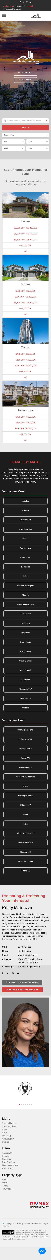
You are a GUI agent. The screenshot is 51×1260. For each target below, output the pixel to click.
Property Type (9, 135)
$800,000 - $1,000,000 (25, 428)
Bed (5, 142)
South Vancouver (25, 861)
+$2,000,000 (25, 308)
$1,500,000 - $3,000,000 (25, 239)
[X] (23, 2)
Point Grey (25, 623)
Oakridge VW (25, 614)
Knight (25, 814)
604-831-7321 (21, 6)
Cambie (25, 510)
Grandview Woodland (25, 777)
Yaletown (25, 708)
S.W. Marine (25, 642)
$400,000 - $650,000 (25, 417)
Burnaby (6, 1156)
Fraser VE (25, 758)
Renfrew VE (25, 852)
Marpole (25, 595)
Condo (5, 1186)
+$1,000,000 (25, 434)
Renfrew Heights (25, 843)
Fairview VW (25, 548)
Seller (4, 1132)
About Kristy (8, 1139)
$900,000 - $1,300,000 (25, 297)
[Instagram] (27, 2)
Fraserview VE (25, 767)
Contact (6, 1142)
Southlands (25, 680)
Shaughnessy (25, 651)
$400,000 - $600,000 (25, 354)
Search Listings (25, 73)
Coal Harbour (25, 520)
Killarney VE (25, 805)
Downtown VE (25, 748)
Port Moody (7, 1168)
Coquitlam (6, 1159)
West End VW (25, 698)
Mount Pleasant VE (25, 833)
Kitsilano (25, 576)
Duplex (5, 1183)
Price (6, 148)
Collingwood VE (25, 739)
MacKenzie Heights (25, 585)
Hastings (25, 786)
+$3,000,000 (25, 245)
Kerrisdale (25, 567)
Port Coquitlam (9, 1162)
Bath (30, 142)
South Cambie (25, 661)
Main (25, 824)
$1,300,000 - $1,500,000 (25, 234)
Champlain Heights (25, 730)
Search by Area (25, 80)
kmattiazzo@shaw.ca (12, 9)
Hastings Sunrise (25, 795)
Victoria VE (25, 871)
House (5, 1179)
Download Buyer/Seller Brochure (22, 990)
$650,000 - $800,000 (25, 423)
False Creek (25, 557)
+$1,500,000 (25, 371)
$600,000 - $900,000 (25, 291)
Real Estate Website (34, 1224)
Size (30, 148)
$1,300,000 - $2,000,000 (25, 303)
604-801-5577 (24, 951)
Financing (6, 1136)
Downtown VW (25, 529)
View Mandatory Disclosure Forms (22, 983)
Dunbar (25, 538)
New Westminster (10, 1165)
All (25, 251)
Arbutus (25, 501)
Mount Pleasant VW (25, 604)
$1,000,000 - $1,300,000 (25, 228)
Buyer (4, 1129)
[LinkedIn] (30, 2)
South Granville (25, 670)
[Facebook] (20, 2)
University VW (25, 689)
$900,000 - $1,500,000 (25, 366)
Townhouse (7, 1189)
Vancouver (7, 1153)
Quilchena (25, 632)
